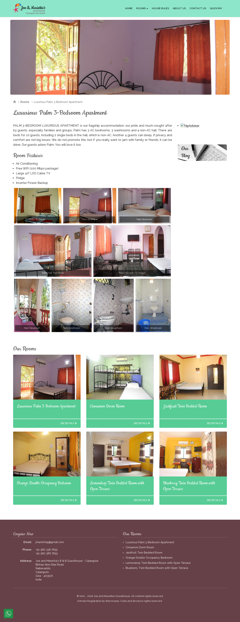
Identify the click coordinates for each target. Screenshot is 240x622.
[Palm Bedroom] (37, 205)
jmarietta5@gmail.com (50, 542)
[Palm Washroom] (72, 305)
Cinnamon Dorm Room (107, 406)
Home (129, 8)
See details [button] (68, 423)
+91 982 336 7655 (47, 549)
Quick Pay (216, 8)
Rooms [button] (141, 8)
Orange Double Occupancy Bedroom (44, 483)
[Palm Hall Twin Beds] (53, 251)
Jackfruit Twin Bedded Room (185, 406)
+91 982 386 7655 (47, 553)
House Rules (160, 8)
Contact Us (198, 8)
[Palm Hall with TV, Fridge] (132, 251)
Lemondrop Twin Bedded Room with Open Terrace (158, 562)
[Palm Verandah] (32, 305)
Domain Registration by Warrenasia (98, 601)
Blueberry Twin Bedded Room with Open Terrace (157, 567)
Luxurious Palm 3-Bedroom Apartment (46, 406)
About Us (179, 8)
